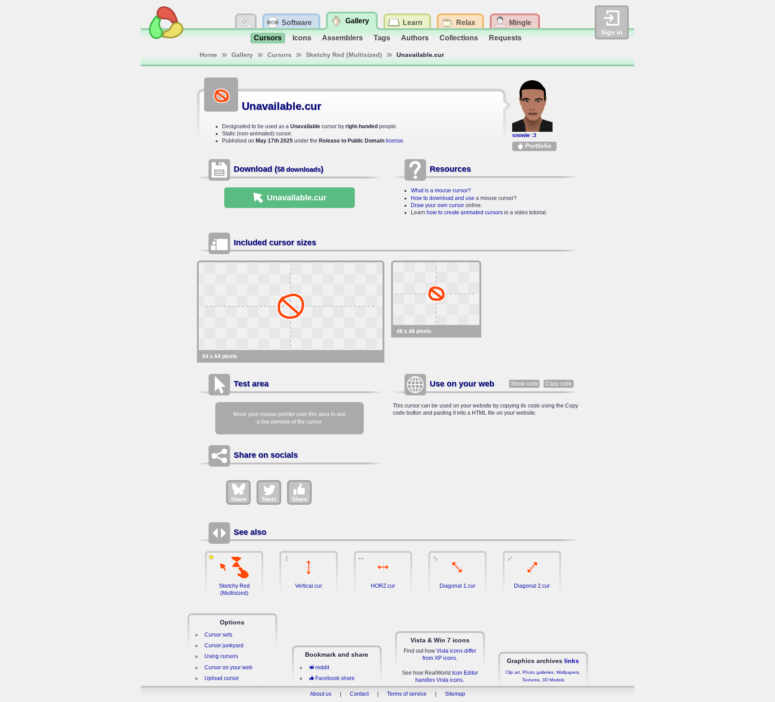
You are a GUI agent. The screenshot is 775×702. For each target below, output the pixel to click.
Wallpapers (567, 672)
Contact (359, 694)
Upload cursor (222, 678)
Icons (301, 38)
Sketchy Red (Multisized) (344, 54)
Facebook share (335, 678)
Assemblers (342, 38)
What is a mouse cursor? (441, 190)
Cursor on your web (229, 667)
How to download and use (443, 198)
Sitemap (455, 694)
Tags (382, 38)
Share (238, 499)
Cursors (268, 38)
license (394, 141)
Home (208, 54)
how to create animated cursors (465, 212)
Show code (524, 384)
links (571, 660)
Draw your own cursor (437, 205)
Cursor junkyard (224, 645)
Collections (459, 38)
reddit (322, 667)
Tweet (268, 499)
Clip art (512, 672)
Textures (531, 679)
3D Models (553, 679)
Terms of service (407, 694)
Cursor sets (218, 635)
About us (320, 694)
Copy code (558, 384)
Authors (415, 38)
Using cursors (221, 656)
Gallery (242, 54)
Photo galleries (537, 672)
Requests (505, 38)
